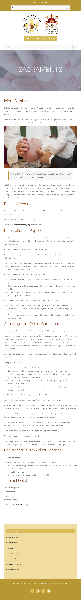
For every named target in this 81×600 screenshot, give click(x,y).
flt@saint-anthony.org (22, 225)
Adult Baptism (12, 537)
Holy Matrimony (13, 548)
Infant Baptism (12, 553)
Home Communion (14, 570)
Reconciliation (12, 559)
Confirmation (12, 543)
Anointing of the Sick (14, 564)
